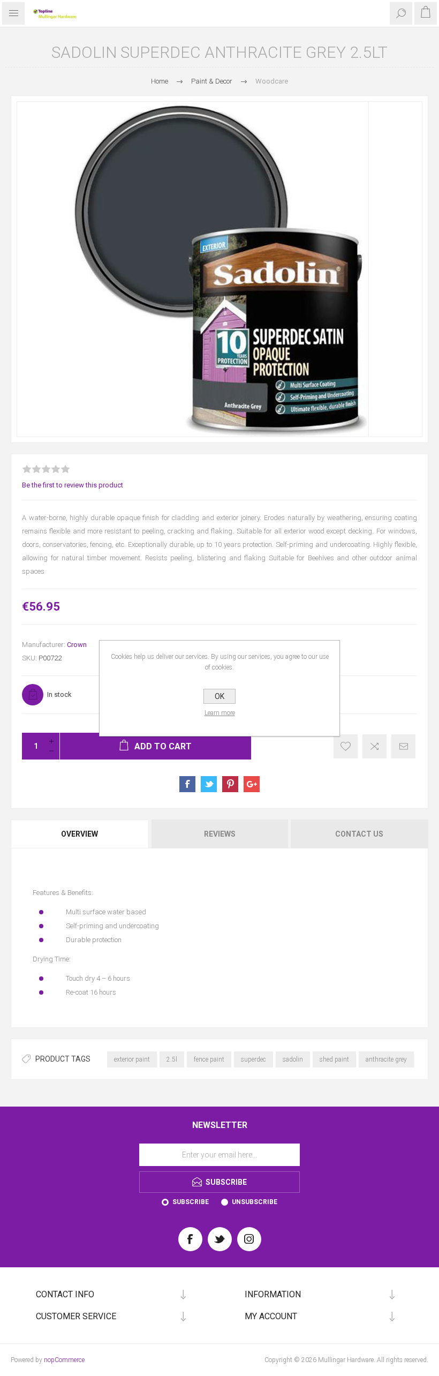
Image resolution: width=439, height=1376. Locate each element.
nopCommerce (64, 1360)
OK (219, 696)
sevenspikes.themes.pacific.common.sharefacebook (187, 784)
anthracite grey (386, 1059)
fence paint (209, 1059)
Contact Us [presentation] (359, 834)
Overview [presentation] (79, 834)
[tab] (80, 833)
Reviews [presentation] (220, 834)
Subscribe (190, 1202)
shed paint (334, 1059)
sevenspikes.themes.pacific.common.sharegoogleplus (252, 784)
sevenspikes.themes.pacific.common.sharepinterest (230, 784)
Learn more (220, 713)
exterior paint (132, 1059)
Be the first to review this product (72, 485)
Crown (77, 645)
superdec (253, 1059)
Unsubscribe (254, 1202)
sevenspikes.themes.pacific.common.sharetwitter (209, 784)
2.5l (171, 1059)
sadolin (293, 1059)
